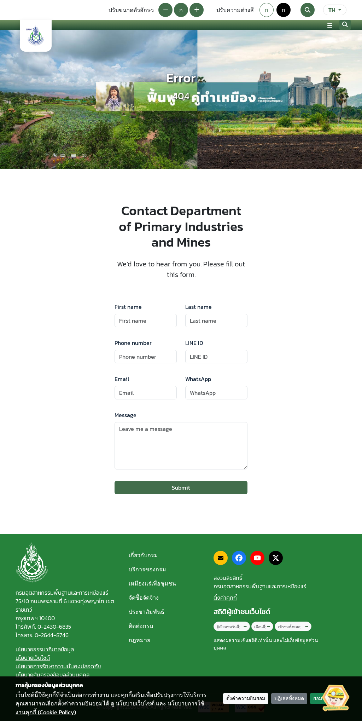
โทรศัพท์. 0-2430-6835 (43, 626)
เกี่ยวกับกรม (143, 555)
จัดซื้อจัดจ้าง (144, 597)
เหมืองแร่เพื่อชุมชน (152, 583)
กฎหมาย (139, 640)
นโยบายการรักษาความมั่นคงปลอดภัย (58, 666)
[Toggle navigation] (330, 25)
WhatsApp (198, 379)
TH (331, 10)
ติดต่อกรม (141, 626)
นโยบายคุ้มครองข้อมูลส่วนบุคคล (52, 674)
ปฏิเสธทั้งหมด (289, 698)
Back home (181, 120)
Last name (198, 306)
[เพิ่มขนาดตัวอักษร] (196, 10)
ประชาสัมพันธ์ (146, 611)
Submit (181, 487)
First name (128, 306)
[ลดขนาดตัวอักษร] (165, 10)
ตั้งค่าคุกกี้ (225, 597)
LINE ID (194, 343)
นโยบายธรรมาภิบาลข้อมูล (45, 649)
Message (125, 415)
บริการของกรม (147, 569)
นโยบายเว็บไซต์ (33, 657)
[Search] (307, 10)
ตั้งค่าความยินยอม (245, 698)
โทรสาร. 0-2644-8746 (42, 635)
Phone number (133, 343)
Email (122, 379)
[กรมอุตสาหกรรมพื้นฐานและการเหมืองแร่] (36, 36)
